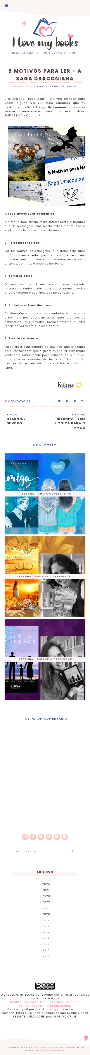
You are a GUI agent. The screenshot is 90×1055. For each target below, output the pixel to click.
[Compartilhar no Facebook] (67, 401)
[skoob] (57, 837)
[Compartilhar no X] (59, 401)
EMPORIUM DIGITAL (52, 1050)
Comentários (19, 401)
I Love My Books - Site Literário (53, 1048)
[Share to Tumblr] (82, 401)
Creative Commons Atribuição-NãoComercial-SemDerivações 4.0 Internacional (45, 1004)
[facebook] (33, 837)
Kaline (71, 86)
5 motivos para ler (50, 86)
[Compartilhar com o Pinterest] (75, 401)
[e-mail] (64, 837)
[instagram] (25, 837)
